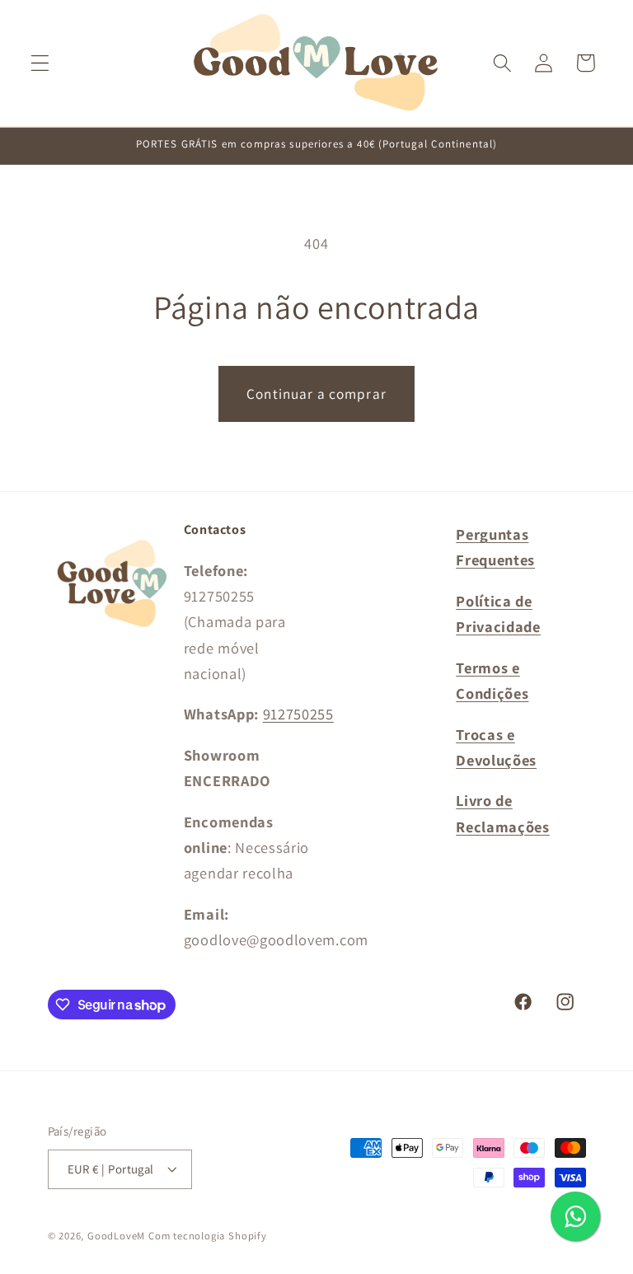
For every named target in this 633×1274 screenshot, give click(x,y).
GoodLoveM (116, 1236)
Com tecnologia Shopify (207, 1236)
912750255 (298, 714)
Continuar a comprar (316, 393)
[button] (40, 63)
